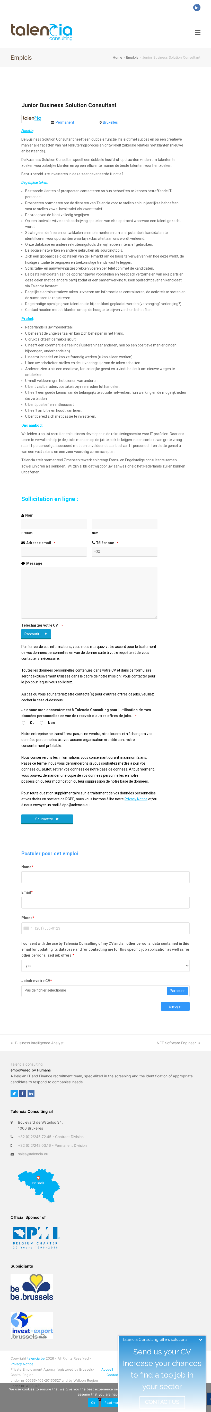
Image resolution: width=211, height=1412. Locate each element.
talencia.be (36, 1358)
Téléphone (107, 543)
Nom (29, 515)
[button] (197, 32)
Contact (113, 1375)
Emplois (132, 57)
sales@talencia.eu (33, 1154)
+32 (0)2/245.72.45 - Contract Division (51, 1136)
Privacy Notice (22, 1364)
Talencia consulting (27, 1064)
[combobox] (27, 928)
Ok (93, 1403)
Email (27, 892)
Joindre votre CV (36, 981)
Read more (112, 1403)
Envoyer (175, 1006)
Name (27, 867)
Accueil (107, 1369)
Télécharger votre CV (42, 625)
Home (117, 57)
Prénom (26, 533)
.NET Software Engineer (176, 1043)
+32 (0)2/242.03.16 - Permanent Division (52, 1145)
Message (34, 563)
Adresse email (40, 543)
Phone (27, 918)
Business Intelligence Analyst (39, 1043)
